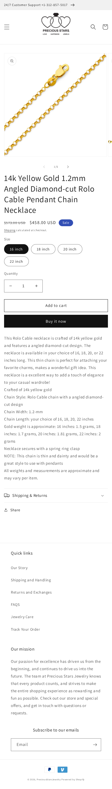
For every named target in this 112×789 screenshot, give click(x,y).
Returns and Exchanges (31, 592)
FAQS (15, 604)
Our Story (19, 567)
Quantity (11, 273)
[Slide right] (68, 167)
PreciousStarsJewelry (49, 779)
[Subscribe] (95, 744)
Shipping (9, 230)
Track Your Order (25, 629)
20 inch (70, 249)
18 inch (43, 249)
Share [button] (15, 509)
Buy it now (56, 321)
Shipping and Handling (31, 580)
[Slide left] (44, 167)
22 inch (16, 261)
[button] (7, 27)
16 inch (16, 249)
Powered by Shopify (73, 779)
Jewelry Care (22, 616)
